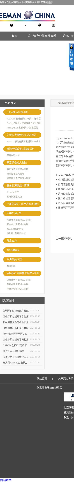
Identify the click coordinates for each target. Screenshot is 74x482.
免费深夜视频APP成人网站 (21, 135)
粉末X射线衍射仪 (15, 229)
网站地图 (5, 480)
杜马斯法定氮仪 (14, 197)
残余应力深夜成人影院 (17, 224)
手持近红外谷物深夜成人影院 (23, 273)
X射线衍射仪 (14, 213)
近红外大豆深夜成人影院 (19, 280)
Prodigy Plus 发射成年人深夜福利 (22, 127)
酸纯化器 (11, 266)
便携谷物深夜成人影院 (17, 289)
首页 (15, 35)
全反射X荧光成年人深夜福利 (23, 204)
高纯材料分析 (13, 155)
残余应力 (12, 240)
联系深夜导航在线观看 (49, 387)
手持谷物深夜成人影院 (17, 284)
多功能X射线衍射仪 (16, 233)
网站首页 (42, 378)
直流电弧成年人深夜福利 (20, 148)
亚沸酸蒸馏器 (14, 259)
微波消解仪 (13, 250)
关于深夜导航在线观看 (41, 35)
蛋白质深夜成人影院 (18, 185)
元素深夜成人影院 (17, 162)
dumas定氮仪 (13, 192)
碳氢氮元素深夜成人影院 (19, 178)
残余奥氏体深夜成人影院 (19, 220)
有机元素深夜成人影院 (17, 169)
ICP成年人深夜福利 (17, 112)
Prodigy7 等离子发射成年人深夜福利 (24, 123)
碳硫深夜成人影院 (15, 174)
